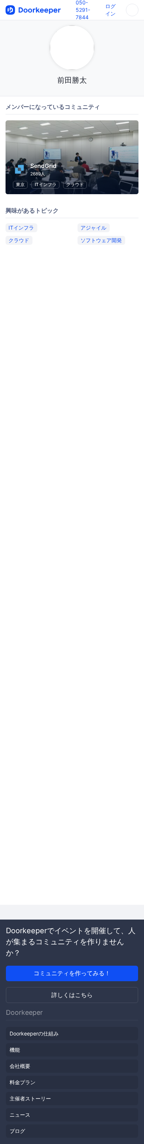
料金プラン (22, 1082)
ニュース (20, 1115)
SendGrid (43, 165)
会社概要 (20, 1066)
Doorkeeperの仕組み (34, 1033)
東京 (20, 184)
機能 (15, 1050)
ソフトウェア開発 (101, 240)
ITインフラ (45, 184)
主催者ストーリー (30, 1098)
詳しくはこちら (72, 995)
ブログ (17, 1131)
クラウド (75, 184)
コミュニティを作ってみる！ (72, 973)
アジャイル (93, 227)
